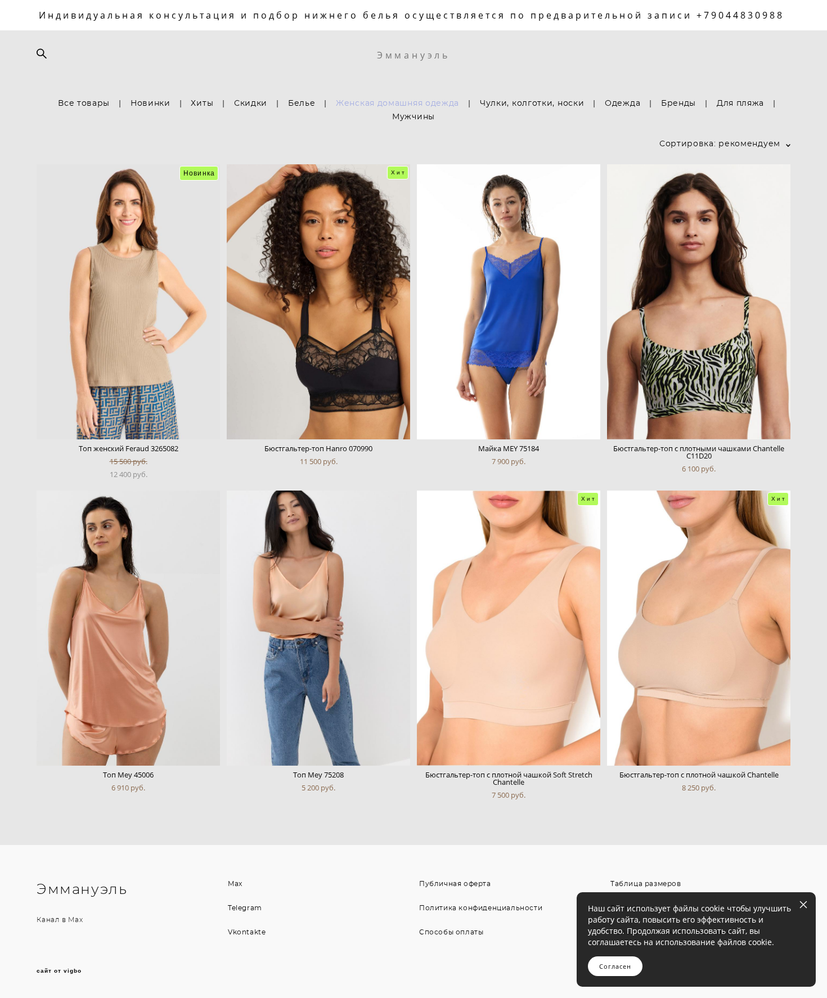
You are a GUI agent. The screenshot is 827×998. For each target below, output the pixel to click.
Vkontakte (247, 932)
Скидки (250, 103)
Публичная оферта (455, 883)
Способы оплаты (451, 932)
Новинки (150, 103)
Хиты (202, 103)
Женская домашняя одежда (397, 103)
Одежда (622, 103)
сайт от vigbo (59, 971)
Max (75, 919)
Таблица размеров (645, 883)
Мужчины (413, 117)
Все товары (84, 103)
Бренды (678, 103)
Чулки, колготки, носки (532, 103)
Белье (302, 103)
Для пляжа (740, 103)
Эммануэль (413, 55)
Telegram (245, 908)
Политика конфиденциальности (480, 908)
